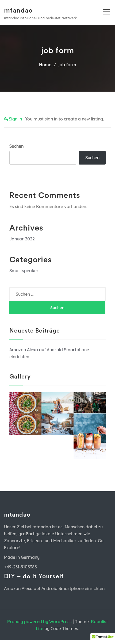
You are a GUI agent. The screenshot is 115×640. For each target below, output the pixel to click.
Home (45, 64)
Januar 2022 (22, 238)
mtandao (18, 10)
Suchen (16, 146)
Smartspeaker (24, 270)
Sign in (15, 119)
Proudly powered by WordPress (39, 621)
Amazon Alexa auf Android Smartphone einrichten (54, 588)
